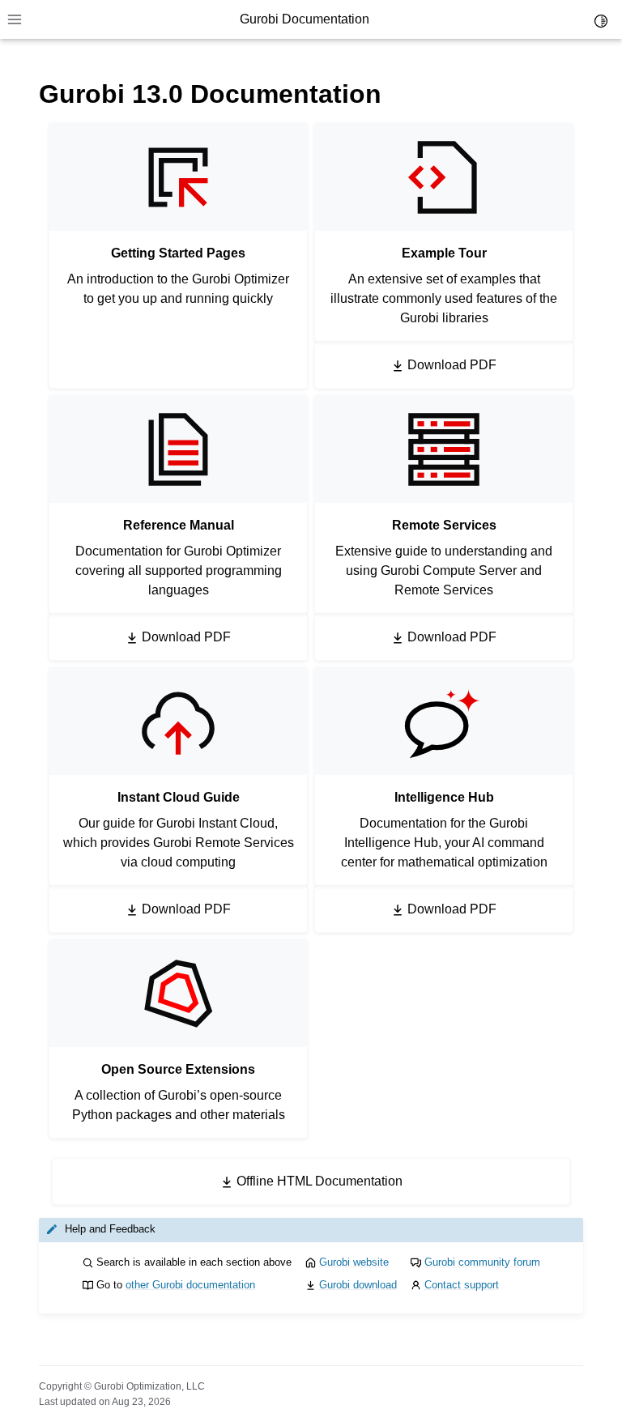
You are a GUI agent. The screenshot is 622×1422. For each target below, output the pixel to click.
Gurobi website (354, 1262)
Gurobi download (358, 1285)
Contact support (461, 1285)
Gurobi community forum (482, 1262)
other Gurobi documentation (190, 1285)
